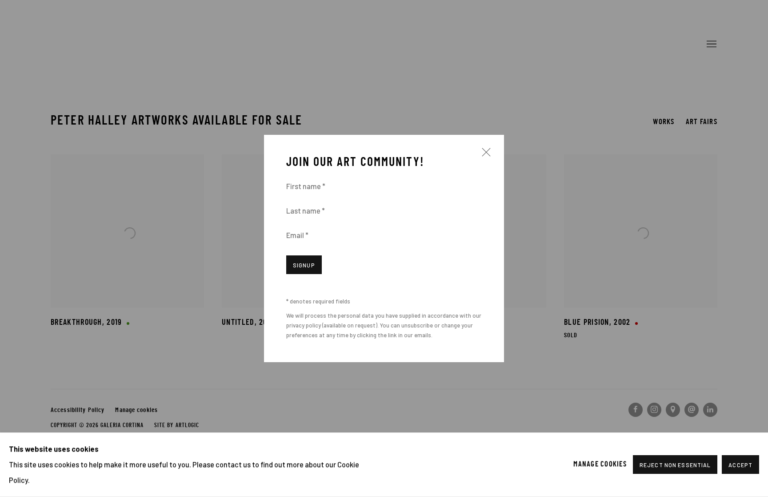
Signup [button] (304, 265)
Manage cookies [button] (600, 464)
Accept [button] (740, 465)
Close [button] (484, 156)
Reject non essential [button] (675, 465)
